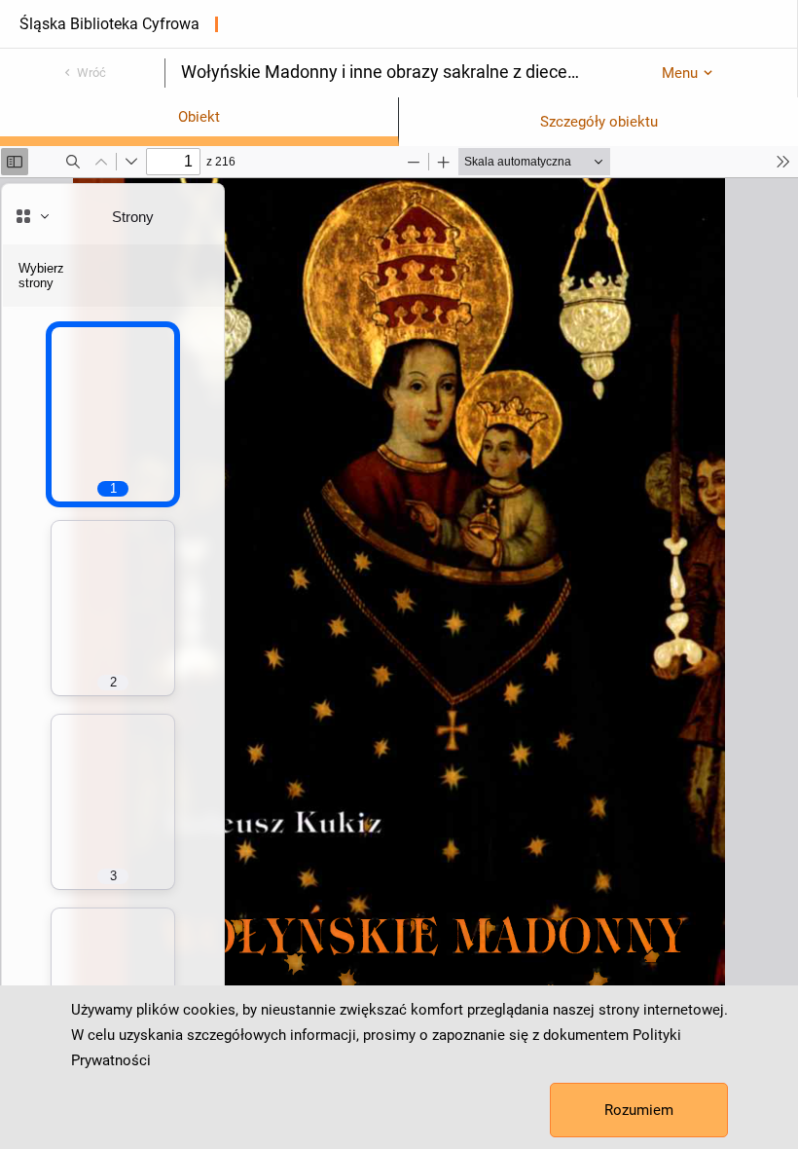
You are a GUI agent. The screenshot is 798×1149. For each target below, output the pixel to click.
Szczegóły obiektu (599, 121)
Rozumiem (638, 1110)
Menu (680, 73)
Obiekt (199, 117)
